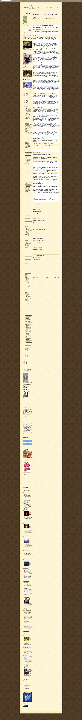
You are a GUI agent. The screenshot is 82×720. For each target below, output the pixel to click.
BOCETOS (26, 244)
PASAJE (26, 115)
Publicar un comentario (37, 259)
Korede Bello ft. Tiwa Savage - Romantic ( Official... (28, 175)
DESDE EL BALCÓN (28, 118)
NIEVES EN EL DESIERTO (27, 207)
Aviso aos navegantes (27, 648)
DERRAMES (26, 119)
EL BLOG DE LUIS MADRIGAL (27, 551)
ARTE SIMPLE (27, 291)
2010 (25, 364)
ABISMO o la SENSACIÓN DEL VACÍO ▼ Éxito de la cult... (28, 264)
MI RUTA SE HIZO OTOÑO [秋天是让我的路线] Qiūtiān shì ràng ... (28, 342)
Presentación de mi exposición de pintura (27, 632)
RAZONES (26, 120)
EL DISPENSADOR (30, 5)
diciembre (26, 107)
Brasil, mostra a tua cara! (28, 647)
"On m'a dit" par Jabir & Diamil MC (28, 213)
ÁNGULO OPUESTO (28, 146)
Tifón (42, 164)
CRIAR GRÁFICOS (30, 590)
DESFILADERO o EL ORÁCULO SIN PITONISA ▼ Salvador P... (28, 170)
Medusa (53, 157)
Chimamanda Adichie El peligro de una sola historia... (28, 331)
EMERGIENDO (27, 123)
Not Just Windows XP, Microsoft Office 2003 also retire (27, 624)
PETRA (26, 157)
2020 (25, 100)
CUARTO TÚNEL (27, 188)
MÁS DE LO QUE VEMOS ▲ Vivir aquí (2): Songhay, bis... (28, 219)
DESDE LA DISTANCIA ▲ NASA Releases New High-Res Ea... (28, 201)
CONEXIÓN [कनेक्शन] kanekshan (28, 140)
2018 (25, 102)
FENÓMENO (26, 130)
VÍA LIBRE (26, 226)
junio (25, 353)
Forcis (48, 162)
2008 (25, 367)
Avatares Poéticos (26, 631)
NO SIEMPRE (27, 300)
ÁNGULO (26, 276)
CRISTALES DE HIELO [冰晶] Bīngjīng (28, 346)
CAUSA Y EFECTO (27, 133)
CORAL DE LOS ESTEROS (26, 622)
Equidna (45, 164)
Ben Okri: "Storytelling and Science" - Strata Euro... (28, 325)
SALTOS (26, 224)
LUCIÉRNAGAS (27, 247)
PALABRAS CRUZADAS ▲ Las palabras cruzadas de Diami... (28, 222)
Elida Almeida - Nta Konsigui (27, 249)
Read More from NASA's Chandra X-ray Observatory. (43, 143)
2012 (25, 362)
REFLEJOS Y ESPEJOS (28, 273)
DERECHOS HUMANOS (28, 287)
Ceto (51, 162)
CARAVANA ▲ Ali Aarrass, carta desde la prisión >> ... (28, 216)
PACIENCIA (26, 149)
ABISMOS (26, 142)
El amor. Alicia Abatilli (30, 505)
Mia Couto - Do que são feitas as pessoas (28, 320)
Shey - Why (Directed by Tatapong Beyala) (28, 177)
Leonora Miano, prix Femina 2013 (27, 318)
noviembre (26, 347)
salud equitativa (27, 397)
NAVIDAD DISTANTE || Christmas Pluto (28, 125)
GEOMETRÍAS (27, 147)
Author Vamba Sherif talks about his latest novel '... (28, 328)
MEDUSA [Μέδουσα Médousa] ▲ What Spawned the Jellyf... (28, 285)
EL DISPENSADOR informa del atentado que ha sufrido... (28, 109)
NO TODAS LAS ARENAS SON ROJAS (28, 132)
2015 (25, 106)
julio (25, 351)
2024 (25, 95)
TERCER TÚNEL (27, 189)
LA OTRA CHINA (27, 145)
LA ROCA (26, 274)
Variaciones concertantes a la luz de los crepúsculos (30, 658)
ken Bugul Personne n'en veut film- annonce (28, 316)
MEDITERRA (26, 683)
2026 (25, 93)
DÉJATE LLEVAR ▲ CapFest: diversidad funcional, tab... (28, 307)
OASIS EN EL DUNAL (28, 298)
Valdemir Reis (26, 588)
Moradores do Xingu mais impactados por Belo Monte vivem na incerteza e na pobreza (27, 612)
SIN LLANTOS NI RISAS (30, 601)
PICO (25, 158)
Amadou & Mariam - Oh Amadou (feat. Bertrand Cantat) (28, 302)
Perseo (48, 171)
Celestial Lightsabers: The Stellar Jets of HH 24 (28, 193)
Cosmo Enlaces (26, 688)
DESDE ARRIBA (27, 143)
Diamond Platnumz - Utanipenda (27, 179)
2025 (25, 94)
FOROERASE (26, 568)
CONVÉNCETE (27, 134)
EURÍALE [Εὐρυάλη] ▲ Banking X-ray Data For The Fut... (28, 282)
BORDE (26, 166)
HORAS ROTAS (26, 510)
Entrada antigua (56, 277)
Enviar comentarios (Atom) (42, 279)
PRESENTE (26, 211)
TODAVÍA (26, 299)
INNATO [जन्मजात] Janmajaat (27, 312)
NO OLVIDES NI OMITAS (27, 295)
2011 (25, 363)
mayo (26, 354)
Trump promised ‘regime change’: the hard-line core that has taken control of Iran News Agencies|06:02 (28, 494)
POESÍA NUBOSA (27, 245)
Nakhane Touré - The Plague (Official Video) (28, 251)
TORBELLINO (27, 234)
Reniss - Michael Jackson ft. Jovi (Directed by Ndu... (28, 257)
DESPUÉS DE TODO (28, 172)
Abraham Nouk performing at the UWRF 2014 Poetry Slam (28, 335)
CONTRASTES (27, 275)
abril (25, 355)
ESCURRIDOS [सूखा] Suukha (27, 310)
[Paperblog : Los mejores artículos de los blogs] (26, 488)
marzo (26, 356)
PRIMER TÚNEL (27, 191)
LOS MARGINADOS (27, 492)
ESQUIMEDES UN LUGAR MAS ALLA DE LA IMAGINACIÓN (27, 598)
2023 (25, 96)
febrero (26, 357)
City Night (30, 561)
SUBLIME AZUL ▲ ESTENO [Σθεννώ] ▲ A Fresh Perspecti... (28, 279)
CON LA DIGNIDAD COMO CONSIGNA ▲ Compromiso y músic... (28, 260)
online (56, 132)
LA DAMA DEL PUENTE (28, 272)
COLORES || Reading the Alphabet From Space (28, 127)
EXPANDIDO (27, 233)
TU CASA (26, 292)
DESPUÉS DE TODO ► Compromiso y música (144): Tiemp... (28, 185)
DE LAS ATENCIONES (28, 159)
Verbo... (25, 680)
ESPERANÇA (30, 637)
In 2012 (45, 54)
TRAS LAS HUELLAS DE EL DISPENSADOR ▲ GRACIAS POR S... (28, 113)
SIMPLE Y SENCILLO (28, 243)
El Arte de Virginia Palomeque (27, 560)
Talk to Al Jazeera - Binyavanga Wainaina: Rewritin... (28, 322)
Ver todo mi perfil (25, 437)
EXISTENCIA (27, 246)
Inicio (47, 277)
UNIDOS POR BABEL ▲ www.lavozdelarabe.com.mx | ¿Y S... (28, 209)
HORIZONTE (27, 144)
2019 (25, 101)
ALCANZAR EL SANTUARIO (27, 117)
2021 (25, 99)
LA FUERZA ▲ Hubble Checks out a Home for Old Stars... (28, 195)
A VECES (26, 225)
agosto (26, 350)
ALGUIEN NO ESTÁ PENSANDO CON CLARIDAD (28, 137)
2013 (25, 361)
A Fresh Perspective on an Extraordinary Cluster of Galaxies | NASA (44, 18)
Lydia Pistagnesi (26, 655)
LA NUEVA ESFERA (28, 155)
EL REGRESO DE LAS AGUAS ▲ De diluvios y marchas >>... (28, 161)
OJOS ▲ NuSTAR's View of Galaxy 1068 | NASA (28, 204)
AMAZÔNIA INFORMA (28, 610)
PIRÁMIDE (26, 156)
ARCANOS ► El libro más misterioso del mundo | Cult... (28, 268)
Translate (30, 35)
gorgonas (36, 157)
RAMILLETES (27, 128)
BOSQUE (26, 277)
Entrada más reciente (36, 277)
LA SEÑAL (26, 167)
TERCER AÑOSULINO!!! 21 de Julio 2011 (30, 671)
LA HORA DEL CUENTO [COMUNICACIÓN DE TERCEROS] (28, 153)
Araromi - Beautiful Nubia (28, 181)
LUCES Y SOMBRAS (28, 148)
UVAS (25, 129)
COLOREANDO (27, 293)
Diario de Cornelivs (27, 523)
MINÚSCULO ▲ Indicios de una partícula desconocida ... (28, 231)
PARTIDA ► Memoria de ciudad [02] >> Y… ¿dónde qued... (28, 164)
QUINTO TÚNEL (27, 187)
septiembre (26, 349)
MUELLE (26, 237)
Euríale (49, 157)
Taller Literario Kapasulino (26, 668)
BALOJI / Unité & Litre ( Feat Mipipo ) (28, 254)
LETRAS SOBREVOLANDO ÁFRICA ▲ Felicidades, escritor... (28, 339)
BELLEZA (26, 240)
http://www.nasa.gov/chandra (46, 147)
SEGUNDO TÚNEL (27, 190)
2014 (25, 360)
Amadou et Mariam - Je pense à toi (28, 305)
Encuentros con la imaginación (26, 582)
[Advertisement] (42, 268)
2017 (25, 103)
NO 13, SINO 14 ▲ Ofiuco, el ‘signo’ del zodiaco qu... (28, 228)
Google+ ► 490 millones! (28, 235)
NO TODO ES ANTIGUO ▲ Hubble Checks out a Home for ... (28, 198)
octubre (26, 348)
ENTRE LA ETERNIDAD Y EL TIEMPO (28, 270)
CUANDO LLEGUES (28, 288)
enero (26, 358)
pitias (50, 185)
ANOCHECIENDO (27, 236)
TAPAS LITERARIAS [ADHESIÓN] (28, 297)
